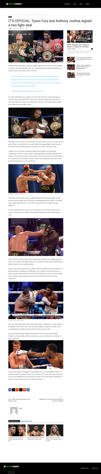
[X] (13, 389)
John (11, 28)
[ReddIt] (17, 389)
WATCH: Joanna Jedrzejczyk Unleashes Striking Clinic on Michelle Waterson (83, 67)
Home (9, 14)
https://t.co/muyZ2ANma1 (28, 86)
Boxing (14, 14)
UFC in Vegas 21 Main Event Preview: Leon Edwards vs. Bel (19, 400)
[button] (93, 4)
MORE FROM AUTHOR (26, 421)
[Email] (20, 389)
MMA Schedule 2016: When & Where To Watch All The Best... (78, 46)
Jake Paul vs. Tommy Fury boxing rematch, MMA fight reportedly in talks (15, 439)
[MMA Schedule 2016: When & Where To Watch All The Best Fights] (80, 36)
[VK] (28, 389)
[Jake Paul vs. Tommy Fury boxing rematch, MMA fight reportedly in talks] (17, 430)
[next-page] (12, 444)
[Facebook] (10, 389)
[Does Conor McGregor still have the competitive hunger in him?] (71, 59)
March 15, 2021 (39, 91)
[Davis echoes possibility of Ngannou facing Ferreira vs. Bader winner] (35, 430)
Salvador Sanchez (71, 48)
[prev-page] (9, 444)
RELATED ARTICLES (14, 421)
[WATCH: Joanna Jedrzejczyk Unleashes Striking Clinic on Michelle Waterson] (71, 67)
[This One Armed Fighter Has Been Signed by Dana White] (71, 75)
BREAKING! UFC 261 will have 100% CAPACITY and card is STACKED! (51, 400)
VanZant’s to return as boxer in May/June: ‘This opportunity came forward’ (53, 439)
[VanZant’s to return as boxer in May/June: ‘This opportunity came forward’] (54, 430)
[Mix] (24, 389)
